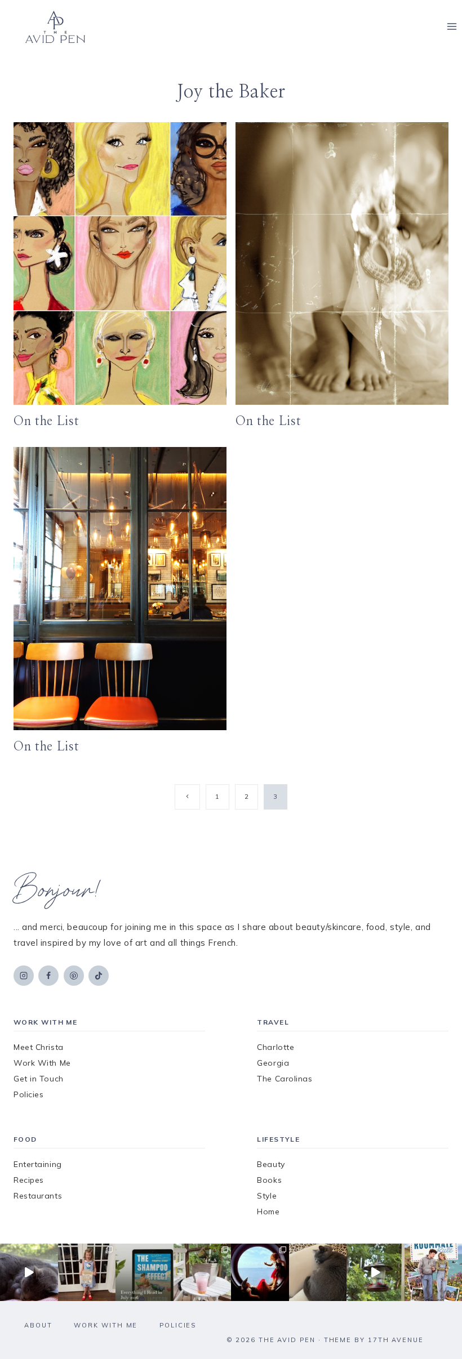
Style (267, 1196)
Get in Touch (39, 1079)
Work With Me (42, 1063)
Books (269, 1180)
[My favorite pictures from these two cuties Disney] (260, 1273)
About (38, 1325)
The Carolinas (284, 1079)
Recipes (29, 1180)
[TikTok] (98, 975)
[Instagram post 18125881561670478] (318, 1273)
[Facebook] (48, 975)
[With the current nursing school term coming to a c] (144, 1273)
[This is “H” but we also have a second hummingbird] (375, 1273)
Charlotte (275, 1047)
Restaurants (38, 1196)
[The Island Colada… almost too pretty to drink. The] (203, 1273)
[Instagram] (24, 975)
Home (268, 1211)
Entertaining (38, 1164)
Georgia (273, 1063)
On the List (46, 421)
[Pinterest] (74, 975)
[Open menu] (451, 26)
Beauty (271, 1164)
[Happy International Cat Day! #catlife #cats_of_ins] (29, 1273)
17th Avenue (396, 1340)
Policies (28, 1094)
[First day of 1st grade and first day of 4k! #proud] (87, 1273)
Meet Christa (39, 1047)
